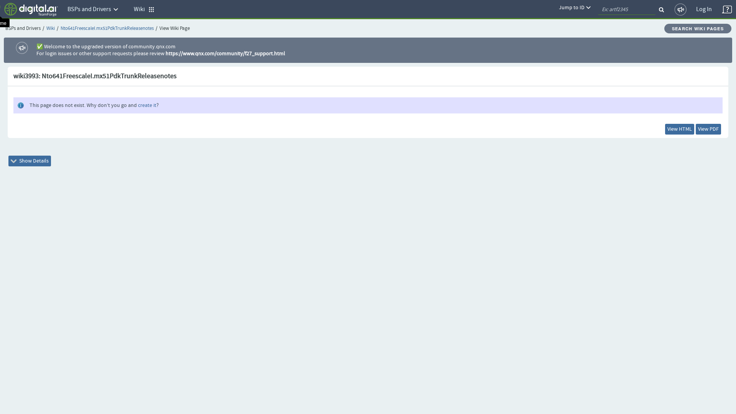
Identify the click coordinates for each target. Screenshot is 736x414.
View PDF (708, 129)
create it (147, 105)
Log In (704, 9)
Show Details (33, 161)
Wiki (50, 28)
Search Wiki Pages (698, 28)
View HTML (679, 129)
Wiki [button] (141, 9)
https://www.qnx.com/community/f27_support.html (225, 53)
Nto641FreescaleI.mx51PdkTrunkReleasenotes (107, 28)
